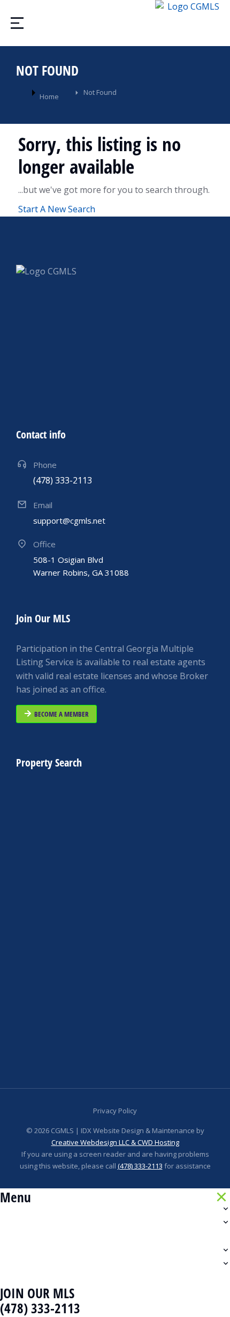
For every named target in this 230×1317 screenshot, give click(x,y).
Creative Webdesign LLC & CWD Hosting (115, 1142)
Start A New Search (56, 209)
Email (42, 505)
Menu (15, 1197)
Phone (45, 464)
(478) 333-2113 (140, 1166)
